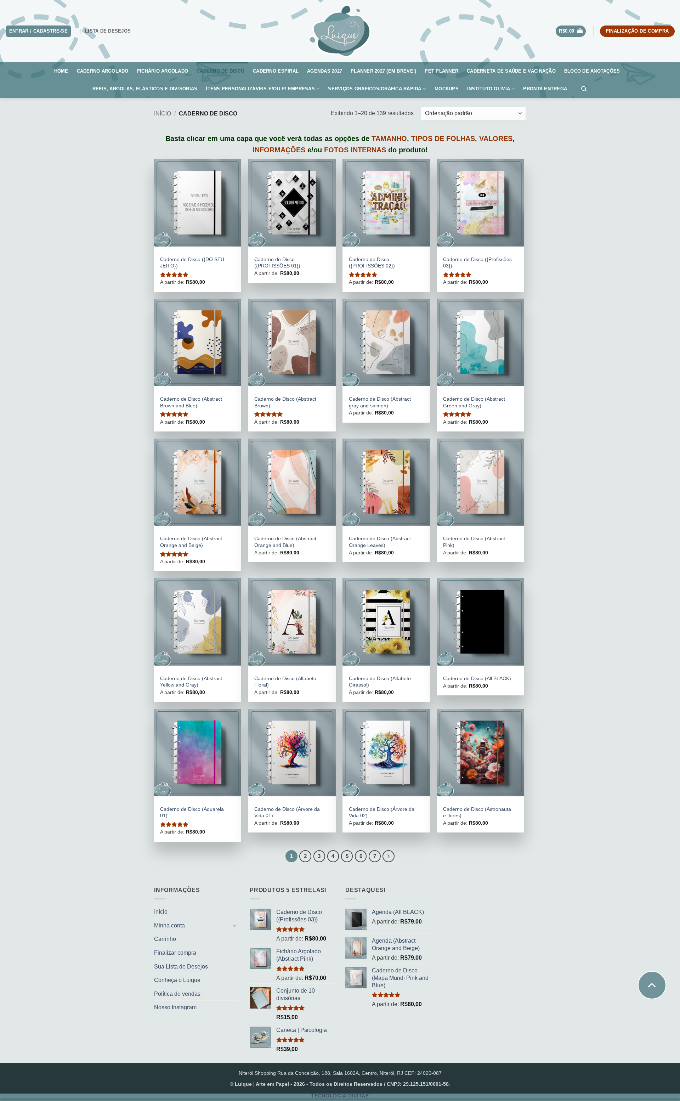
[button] (571, 31)
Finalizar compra (175, 953)
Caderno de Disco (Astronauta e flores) (477, 812)
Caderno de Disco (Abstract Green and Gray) (474, 402)
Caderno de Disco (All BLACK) (477, 678)
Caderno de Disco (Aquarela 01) (192, 812)
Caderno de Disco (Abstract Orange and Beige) (191, 542)
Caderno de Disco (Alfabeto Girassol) (380, 682)
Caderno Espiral (276, 71)
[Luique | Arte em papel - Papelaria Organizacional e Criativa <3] (340, 31)
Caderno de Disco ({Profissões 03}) (477, 262)
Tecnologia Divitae (340, 1096)
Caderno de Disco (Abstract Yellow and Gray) (191, 682)
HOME (61, 71)
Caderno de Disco (220, 71)
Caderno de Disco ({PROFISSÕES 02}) (372, 262)
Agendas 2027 (324, 71)
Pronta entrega (545, 88)
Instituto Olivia (488, 88)
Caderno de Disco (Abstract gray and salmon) (380, 402)
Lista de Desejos (108, 31)
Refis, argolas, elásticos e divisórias (145, 88)
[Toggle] (235, 925)
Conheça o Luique (177, 980)
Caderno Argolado (103, 71)
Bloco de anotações (592, 71)
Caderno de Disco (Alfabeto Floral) (285, 682)
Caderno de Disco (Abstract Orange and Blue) (285, 542)
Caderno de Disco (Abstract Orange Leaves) (380, 542)
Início (162, 114)
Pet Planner (441, 71)
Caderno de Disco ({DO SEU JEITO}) (192, 262)
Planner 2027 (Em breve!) (383, 71)
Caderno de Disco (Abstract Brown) (285, 402)
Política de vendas (177, 994)
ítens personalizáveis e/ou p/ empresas (260, 88)
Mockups (447, 88)
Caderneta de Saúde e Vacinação (511, 71)
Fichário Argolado (162, 71)
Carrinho (165, 939)
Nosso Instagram (175, 1007)
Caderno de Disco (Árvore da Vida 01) (287, 812)
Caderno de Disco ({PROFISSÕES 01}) (277, 262)
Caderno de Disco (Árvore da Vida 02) (381, 812)
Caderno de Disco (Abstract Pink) (474, 542)
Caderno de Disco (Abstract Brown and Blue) (191, 402)
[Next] (388, 856)
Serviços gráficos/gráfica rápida (374, 88)
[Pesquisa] (585, 89)
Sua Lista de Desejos (181, 967)
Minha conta (169, 925)
